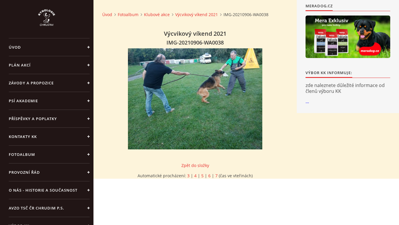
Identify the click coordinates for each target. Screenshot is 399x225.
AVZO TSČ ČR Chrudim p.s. (36, 208)
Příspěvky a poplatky (33, 118)
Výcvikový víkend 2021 (196, 14)
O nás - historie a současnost (43, 190)
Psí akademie (23, 100)
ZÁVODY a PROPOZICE (31, 83)
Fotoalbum (22, 154)
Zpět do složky (195, 165)
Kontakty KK (23, 136)
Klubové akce (157, 14)
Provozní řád (24, 172)
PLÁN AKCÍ (20, 65)
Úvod (15, 47)
